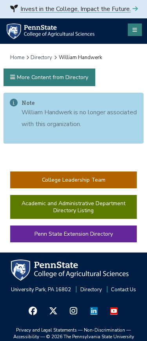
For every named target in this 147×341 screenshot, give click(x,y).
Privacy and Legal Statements (46, 330)
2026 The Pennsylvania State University (90, 337)
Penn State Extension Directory (73, 234)
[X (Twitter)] (53, 311)
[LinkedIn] (93, 311)
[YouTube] (114, 311)
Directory (41, 57)
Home (17, 57)
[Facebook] (33, 311)
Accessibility (26, 337)
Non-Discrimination (104, 330)
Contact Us (123, 289)
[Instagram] (73, 311)
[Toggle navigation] (135, 29)
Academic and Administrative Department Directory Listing (73, 207)
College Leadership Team (73, 180)
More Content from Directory (51, 77)
